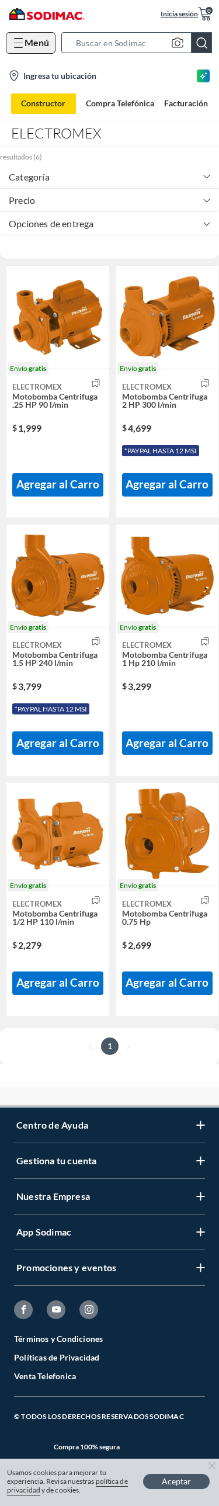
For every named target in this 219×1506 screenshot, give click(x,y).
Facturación (186, 103)
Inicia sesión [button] (179, 13)
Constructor (43, 103)
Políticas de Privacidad (57, 1357)
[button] (140, 42)
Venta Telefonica (45, 1376)
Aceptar (176, 1481)
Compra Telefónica (120, 103)
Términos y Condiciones (58, 1339)
